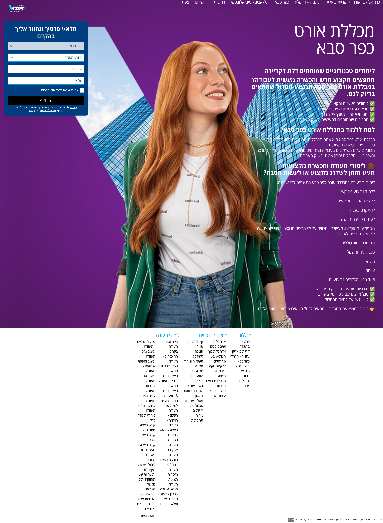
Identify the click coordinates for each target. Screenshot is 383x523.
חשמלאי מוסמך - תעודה (172, 420)
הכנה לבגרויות (168, 366)
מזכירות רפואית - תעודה (172, 479)
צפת (185, 2)
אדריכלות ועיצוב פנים (218, 344)
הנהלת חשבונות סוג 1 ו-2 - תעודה (168, 376)
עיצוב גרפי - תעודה (147, 354)
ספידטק (197, 356)
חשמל (221, 376)
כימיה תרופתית (197, 418)
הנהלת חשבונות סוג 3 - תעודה (169, 390)
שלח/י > (45, 100)
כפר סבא (282, 2)
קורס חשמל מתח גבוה (147, 427)
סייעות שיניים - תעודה (146, 344)
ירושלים (201, 2)
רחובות (219, 2)
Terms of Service (48, 110)
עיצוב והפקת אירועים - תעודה (146, 366)
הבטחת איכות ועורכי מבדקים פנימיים (145, 504)
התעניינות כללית (196, 378)
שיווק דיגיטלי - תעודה (145, 408)
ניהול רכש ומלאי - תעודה (168, 501)
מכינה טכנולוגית (196, 368)
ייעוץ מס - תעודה (171, 452)
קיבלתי (291, 520)
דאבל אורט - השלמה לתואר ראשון (193, 390)
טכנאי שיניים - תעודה (168, 442)
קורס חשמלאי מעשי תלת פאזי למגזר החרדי (146, 452)
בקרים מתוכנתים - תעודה (170, 356)
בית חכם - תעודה (171, 344)
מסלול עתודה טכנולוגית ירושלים (194, 405)
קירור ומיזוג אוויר (195, 344)
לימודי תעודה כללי (146, 418)
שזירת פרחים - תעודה (145, 398)
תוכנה (199, 351)
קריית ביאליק (336, 2)
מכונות (221, 385)
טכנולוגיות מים (216, 380)
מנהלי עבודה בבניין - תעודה (168, 491)
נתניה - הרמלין (307, 2)
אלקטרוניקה (217, 366)
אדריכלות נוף (217, 351)
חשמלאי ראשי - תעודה (168, 432)
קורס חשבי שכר (148, 437)
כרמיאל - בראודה (366, 2)
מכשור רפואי (217, 390)
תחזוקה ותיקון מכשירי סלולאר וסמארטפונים (146, 486)
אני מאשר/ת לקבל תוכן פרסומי (59, 90)
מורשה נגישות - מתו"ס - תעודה (168, 464)
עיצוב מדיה (218, 395)
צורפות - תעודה (149, 388)
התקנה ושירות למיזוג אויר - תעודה (168, 405)
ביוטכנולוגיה (217, 371)
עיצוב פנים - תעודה (146, 378)
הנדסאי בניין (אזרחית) (217, 358)
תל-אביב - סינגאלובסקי (250, 2)
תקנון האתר (147, 515)
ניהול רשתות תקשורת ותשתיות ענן (146, 469)
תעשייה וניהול (193, 361)
